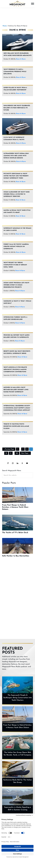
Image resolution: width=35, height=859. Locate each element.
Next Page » (25, 453)
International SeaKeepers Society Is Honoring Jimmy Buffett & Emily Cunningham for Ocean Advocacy (17, 408)
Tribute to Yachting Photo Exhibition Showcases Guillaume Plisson (16, 426)
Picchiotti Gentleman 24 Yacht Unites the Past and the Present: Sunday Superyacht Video (16, 176)
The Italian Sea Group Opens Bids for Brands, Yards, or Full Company (17, 754)
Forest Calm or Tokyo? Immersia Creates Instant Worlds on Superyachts (16, 246)
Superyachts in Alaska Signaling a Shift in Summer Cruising (17, 808)
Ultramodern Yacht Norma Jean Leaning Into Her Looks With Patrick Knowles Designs (16, 156)
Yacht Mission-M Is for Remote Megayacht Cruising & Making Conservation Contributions (15, 369)
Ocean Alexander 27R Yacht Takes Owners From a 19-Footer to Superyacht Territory (16, 194)
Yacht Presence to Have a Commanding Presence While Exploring (15, 72)
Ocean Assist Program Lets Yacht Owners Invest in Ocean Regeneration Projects (16, 285)
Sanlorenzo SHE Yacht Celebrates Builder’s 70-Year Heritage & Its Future (17, 108)
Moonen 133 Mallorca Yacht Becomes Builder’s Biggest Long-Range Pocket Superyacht (16, 390)
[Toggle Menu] (32, 4)
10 (7, 453)
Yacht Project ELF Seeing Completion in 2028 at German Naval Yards (15, 265)
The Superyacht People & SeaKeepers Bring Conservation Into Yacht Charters (17, 697)
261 (17, 453)
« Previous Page (9, 449)
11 (11, 453)
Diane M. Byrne (21, 59)
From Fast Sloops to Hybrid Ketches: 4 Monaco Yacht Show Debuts (17, 726)
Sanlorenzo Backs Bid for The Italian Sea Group (17, 781)
